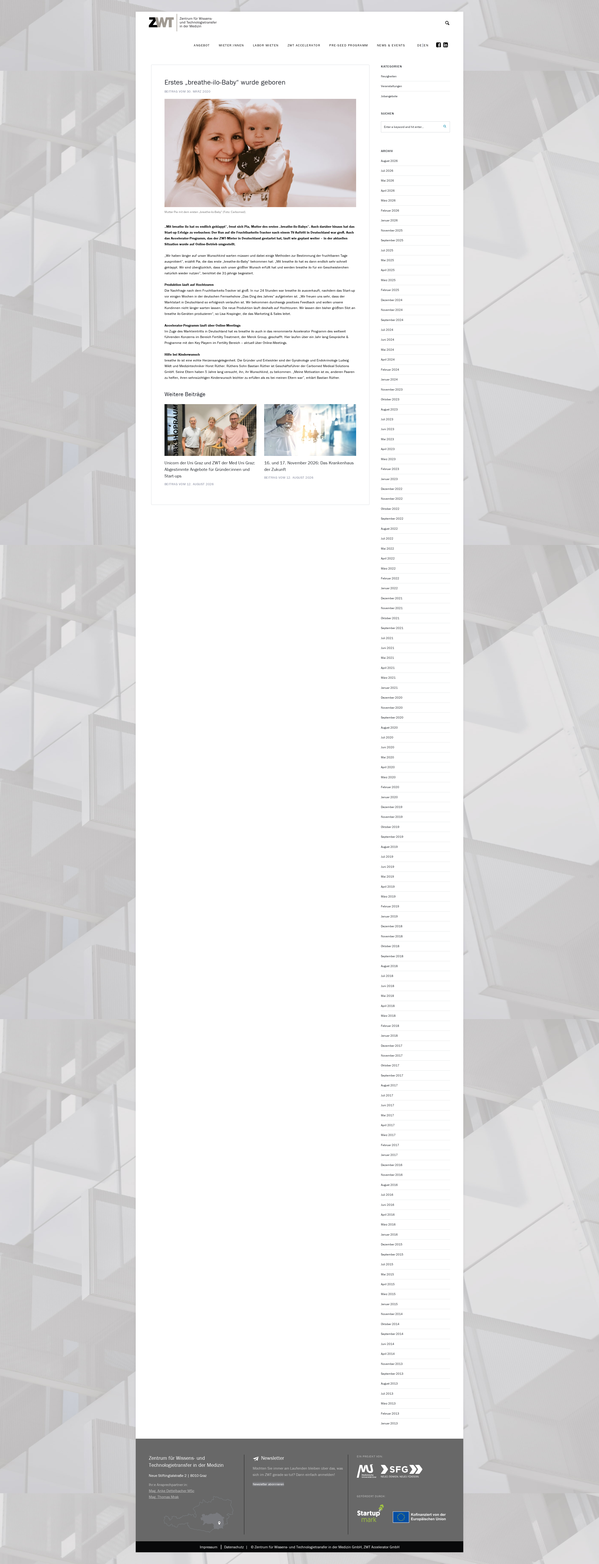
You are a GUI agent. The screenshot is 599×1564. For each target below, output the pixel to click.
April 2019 (388, 887)
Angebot (202, 45)
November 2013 (392, 1364)
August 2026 (389, 161)
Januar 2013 (389, 1423)
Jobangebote (389, 96)
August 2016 (389, 1185)
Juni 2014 (387, 1344)
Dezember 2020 (391, 698)
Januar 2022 (389, 588)
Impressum (208, 1547)
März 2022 (388, 568)
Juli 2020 (387, 737)
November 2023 (392, 389)
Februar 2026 (390, 210)
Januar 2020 (389, 797)
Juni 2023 (387, 429)
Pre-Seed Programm (348, 45)
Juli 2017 (387, 1095)
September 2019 (392, 837)
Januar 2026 (389, 220)
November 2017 (392, 1056)
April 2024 (388, 359)
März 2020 (388, 777)
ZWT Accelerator (304, 45)
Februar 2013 (390, 1413)
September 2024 (392, 320)
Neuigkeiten (389, 76)
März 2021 (388, 678)
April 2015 (388, 1284)
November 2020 (392, 708)
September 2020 (392, 717)
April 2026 (388, 191)
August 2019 (389, 847)
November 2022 (392, 499)
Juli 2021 (387, 638)
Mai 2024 (387, 350)
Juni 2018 (387, 986)
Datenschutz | (235, 1547)
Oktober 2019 (390, 827)
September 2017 (392, 1075)
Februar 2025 (390, 290)
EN (426, 45)
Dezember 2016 (391, 1165)
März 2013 (388, 1403)
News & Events (391, 45)
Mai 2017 (387, 1115)
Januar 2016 (389, 1234)
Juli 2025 (387, 250)
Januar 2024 (389, 379)
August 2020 (389, 728)
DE (419, 45)
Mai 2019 (387, 877)
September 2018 (392, 956)
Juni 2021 (387, 648)
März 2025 (388, 280)
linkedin (446, 45)
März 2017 (388, 1135)
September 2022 (392, 519)
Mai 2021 (387, 658)
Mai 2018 (387, 996)
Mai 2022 (387, 549)
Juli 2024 (387, 330)
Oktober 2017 (390, 1065)
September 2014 (392, 1334)
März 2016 (388, 1224)
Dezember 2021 (391, 598)
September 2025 (392, 240)
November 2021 (392, 608)
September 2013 (392, 1374)
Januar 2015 (389, 1304)
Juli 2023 (387, 419)
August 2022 (389, 529)
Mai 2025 (387, 260)
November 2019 (392, 817)
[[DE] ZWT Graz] (184, 9)
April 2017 (388, 1125)
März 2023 (388, 459)
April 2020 (388, 767)
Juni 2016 (387, 1205)
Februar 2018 (390, 1026)
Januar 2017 (389, 1155)
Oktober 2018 (390, 946)
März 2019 (388, 896)
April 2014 (388, 1354)
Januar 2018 (389, 1036)
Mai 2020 (387, 757)
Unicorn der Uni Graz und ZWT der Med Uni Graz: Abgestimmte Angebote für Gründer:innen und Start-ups (209, 469)
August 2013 (389, 1383)
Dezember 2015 (391, 1244)
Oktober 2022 (390, 509)
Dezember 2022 (391, 489)
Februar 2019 (390, 906)
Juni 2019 (387, 867)
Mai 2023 (387, 439)
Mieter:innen (231, 45)
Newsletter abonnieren (268, 1484)
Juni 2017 (387, 1105)
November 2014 (392, 1314)
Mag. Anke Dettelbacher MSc (171, 1490)
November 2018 (392, 936)
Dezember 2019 (391, 807)
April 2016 (388, 1215)
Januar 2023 (389, 479)
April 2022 (388, 558)
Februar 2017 (390, 1145)
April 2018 (388, 1006)
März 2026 (388, 200)
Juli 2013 (387, 1394)
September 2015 (392, 1254)
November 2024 (392, 310)
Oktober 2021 (390, 618)
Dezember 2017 (391, 1046)
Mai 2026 (387, 180)
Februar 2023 (390, 469)
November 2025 (392, 230)
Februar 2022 (390, 578)
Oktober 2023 (390, 399)
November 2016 (392, 1175)
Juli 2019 (387, 857)
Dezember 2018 (391, 926)
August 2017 (389, 1085)
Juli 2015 (387, 1264)
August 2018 (389, 966)
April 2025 (388, 270)
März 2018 (388, 1016)
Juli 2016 (387, 1195)
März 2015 (388, 1294)
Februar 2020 (390, 787)
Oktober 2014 (390, 1324)
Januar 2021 (389, 688)
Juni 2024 (387, 340)
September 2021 (392, 628)
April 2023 (388, 449)
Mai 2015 (387, 1274)
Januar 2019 (389, 916)
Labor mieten (266, 45)
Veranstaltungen (391, 86)
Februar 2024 (390, 370)
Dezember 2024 (391, 300)
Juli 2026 (387, 171)
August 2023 (389, 409)
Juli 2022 (387, 538)
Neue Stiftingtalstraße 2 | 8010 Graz (178, 1475)
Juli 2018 (387, 976)
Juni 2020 (387, 747)
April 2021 (388, 668)
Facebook (439, 45)
